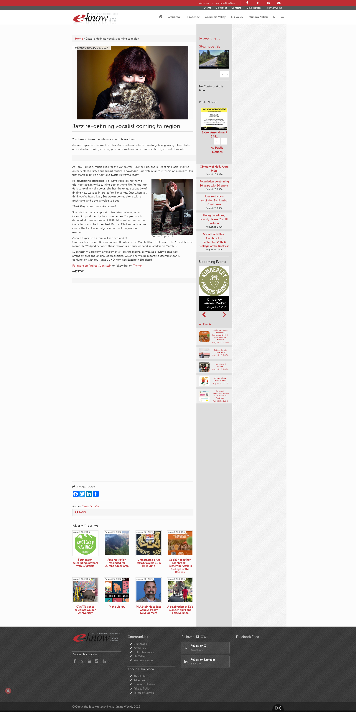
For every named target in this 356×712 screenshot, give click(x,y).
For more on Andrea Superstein (91, 265)
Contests (236, 7)
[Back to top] (345, 701)
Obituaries (221, 7)
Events (207, 7)
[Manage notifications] (8, 691)
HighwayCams (274, 7)
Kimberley (193, 17)
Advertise (139, 680)
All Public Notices (217, 149)
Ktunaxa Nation (258, 17)
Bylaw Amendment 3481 (214, 134)
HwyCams (209, 38)
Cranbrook (174, 17)
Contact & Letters (145, 684)
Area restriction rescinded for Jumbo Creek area (214, 200)
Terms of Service (144, 692)
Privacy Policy (142, 688)
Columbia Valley (215, 17)
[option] (214, 57)
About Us (139, 676)
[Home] (160, 17)
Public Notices (253, 7)
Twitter (137, 265)
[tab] (132, 512)
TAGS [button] (82, 512)
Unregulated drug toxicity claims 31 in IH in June (214, 218)
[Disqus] (132, 334)
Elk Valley (237, 17)
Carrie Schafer (90, 506)
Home (79, 38)
